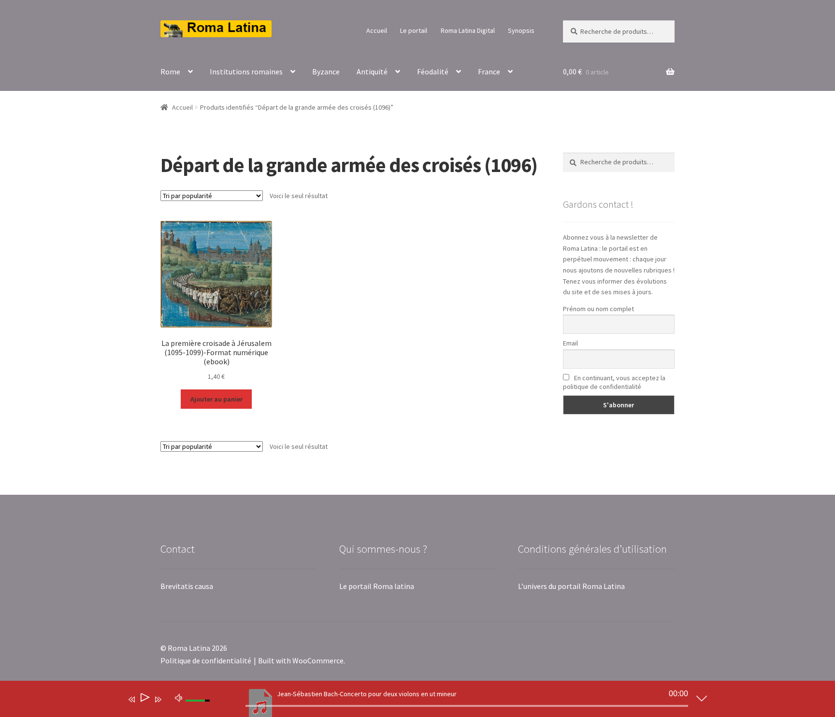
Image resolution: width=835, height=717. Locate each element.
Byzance (326, 71)
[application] (410, 701)
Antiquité (372, 71)
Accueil (376, 30)
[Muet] (179, 697)
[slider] (466, 706)
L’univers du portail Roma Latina (571, 586)
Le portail (413, 30)
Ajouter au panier (216, 399)
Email (570, 343)
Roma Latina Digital (468, 30)
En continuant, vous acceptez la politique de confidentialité (614, 382)
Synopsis (521, 30)
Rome (170, 71)
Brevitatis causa (186, 586)
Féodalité (432, 71)
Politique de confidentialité (205, 660)
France (489, 71)
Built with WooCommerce (301, 660)
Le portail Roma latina (376, 586)
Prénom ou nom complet (598, 308)
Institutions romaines (246, 71)
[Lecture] (144, 699)
